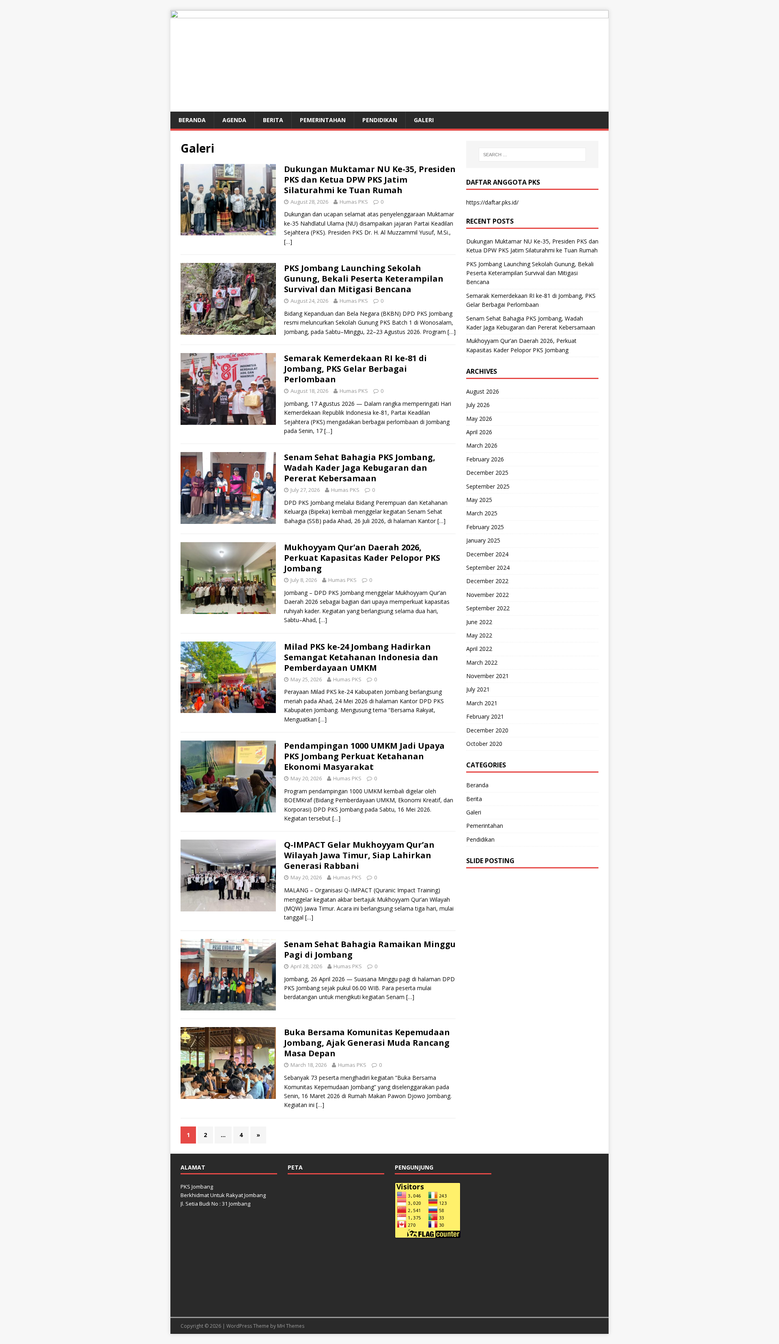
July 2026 (478, 405)
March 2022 (481, 662)
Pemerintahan (323, 120)
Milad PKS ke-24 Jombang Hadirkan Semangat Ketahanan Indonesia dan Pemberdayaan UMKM (361, 657)
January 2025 (483, 540)
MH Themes (290, 1325)
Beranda (192, 120)
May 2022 (479, 635)
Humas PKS (354, 201)
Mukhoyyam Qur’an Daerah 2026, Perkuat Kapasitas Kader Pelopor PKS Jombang (362, 558)
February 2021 (485, 716)
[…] (288, 242)
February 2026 (485, 459)
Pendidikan (379, 120)
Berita (273, 120)
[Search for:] (532, 155)
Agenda (234, 120)
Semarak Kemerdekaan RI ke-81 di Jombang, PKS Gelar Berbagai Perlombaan (355, 369)
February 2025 (485, 527)
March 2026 (481, 445)
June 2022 (479, 622)
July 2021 (478, 689)
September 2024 (488, 567)
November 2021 (487, 676)
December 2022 (487, 581)
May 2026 (479, 418)
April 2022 (479, 649)
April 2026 (479, 432)
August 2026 (482, 391)
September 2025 (488, 486)
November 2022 (487, 595)
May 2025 (479, 500)
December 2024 (487, 554)
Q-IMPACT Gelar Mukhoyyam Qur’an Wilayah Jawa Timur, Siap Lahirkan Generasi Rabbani (359, 855)
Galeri (424, 120)
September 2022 (488, 608)
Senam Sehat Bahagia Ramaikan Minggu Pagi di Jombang (370, 949)
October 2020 (484, 743)
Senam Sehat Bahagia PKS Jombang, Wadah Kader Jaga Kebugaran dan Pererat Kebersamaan (359, 468)
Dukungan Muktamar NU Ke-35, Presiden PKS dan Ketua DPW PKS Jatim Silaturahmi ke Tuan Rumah (370, 180)
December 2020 (487, 730)
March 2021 (481, 703)
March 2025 (481, 513)
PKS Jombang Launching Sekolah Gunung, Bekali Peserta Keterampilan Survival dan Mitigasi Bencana (363, 279)
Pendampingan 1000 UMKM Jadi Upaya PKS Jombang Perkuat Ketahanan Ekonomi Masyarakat (364, 756)
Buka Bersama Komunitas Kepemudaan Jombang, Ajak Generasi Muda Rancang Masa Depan (367, 1043)
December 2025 (487, 472)
